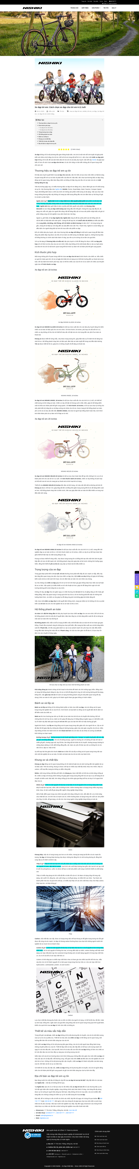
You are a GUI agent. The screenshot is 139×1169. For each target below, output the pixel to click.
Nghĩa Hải (58, 189)
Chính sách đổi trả (101, 1146)
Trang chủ (83, 1)
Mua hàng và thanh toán (102, 1143)
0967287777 (113, 1)
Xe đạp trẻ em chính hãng (46, 114)
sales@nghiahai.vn (47, 1115)
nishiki (85, 111)
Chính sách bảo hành (101, 1139)
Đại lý (105, 1)
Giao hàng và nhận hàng (102, 1150)
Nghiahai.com (44, 1118)
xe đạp (94, 111)
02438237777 (50, 1113)
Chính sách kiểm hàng (102, 1153)
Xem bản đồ (73, 1110)
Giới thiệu (90, 1)
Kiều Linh (51, 111)
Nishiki (94, 160)
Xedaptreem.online (77, 1154)
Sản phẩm (95, 1)
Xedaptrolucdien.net (52, 1156)
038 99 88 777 (49, 1101)
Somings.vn (57, 1154)
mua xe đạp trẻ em (76, 111)
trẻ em (89, 111)
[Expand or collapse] (102, 120)
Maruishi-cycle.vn (66, 1154)
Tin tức (101, 1)
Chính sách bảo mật (101, 1136)
